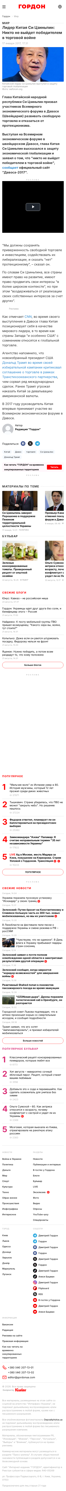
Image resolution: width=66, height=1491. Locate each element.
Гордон (6, 16)
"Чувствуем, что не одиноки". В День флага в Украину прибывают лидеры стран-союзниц (39, 943)
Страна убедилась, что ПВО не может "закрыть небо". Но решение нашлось (36, 805)
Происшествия (10, 1203)
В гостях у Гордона (44, 1170)
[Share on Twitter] (30, 443)
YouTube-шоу (40, 1214)
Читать (54, 467)
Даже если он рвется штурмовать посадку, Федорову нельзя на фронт (30, 640)
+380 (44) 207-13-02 (21, 1372)
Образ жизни (9, 1197)
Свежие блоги (14, 592)
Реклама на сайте (12, 1335)
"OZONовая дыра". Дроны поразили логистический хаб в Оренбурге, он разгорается (39, 1000)
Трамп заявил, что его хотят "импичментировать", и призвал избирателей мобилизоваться (30, 1030)
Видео (36, 1203)
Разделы (38, 1152)
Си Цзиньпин (46, 452)
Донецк (6, 1252)
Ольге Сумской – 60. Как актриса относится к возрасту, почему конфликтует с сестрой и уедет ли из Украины (33, 1111)
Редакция (7, 1330)
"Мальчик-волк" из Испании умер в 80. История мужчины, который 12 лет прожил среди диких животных (34, 788)
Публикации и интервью (47, 1164)
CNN (28, 317)
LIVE (35, 1186)
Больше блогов (32, 665)
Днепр (6, 1263)
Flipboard (43, 1288)
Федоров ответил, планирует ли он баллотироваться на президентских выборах (33, 823)
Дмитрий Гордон (48, 1235)
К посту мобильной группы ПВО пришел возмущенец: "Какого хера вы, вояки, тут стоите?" (31, 625)
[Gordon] (32, 6)
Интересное (9, 1214)
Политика (24, 530)
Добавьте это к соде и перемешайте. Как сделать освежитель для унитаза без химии (36, 1092)
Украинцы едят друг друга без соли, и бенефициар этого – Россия (31, 610)
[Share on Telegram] (37, 443)
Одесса (6, 1246)
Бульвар (10, 536)
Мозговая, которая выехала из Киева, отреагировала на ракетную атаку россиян (34, 1130)
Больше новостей (33, 1040)
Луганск (6, 1274)
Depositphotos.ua (53, 1419)
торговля (30, 452)
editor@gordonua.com (21, 1377)
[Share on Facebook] (23, 443)
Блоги (36, 1175)
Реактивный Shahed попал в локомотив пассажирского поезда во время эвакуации (31, 986)
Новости (7, 1152)
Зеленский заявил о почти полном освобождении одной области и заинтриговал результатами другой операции (32, 958)
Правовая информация (15, 1341)
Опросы (37, 1208)
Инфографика (10, 1208)
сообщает (10, 168)
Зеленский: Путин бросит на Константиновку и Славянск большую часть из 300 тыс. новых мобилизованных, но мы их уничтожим (32, 913)
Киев (5, 1235)
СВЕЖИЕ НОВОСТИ (16, 888)
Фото (36, 1197)
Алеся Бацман (46, 1276)
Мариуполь (8, 1268)
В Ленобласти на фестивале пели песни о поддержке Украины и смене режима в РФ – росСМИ (30, 928)
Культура (7, 1186)
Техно (5, 1192)
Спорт (5, 1181)
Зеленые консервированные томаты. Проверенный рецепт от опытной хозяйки (17, 569)
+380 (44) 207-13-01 (20, 1367)
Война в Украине (11, 1159)
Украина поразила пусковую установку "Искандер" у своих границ (27, 899)
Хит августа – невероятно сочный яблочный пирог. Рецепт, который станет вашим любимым (35, 1075)
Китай (7, 452)
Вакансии (7, 1324)
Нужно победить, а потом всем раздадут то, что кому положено (27, 653)
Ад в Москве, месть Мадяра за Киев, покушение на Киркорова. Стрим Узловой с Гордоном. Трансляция (35, 857)
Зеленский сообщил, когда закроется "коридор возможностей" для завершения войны (30, 973)
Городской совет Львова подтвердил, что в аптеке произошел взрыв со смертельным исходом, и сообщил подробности (29, 1015)
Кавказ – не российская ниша (25, 598)
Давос (18, 452)
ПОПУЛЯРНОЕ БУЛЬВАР (20, 1048)
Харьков (7, 1257)
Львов (5, 1241)
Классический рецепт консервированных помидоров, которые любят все (36, 1059)
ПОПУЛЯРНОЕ (12, 776)
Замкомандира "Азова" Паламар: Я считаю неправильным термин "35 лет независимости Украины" (35, 840)
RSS (40, 1294)
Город (5, 1228)
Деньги (6, 1170)
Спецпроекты (40, 1220)
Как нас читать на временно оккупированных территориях (12, 1352)
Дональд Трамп (12, 457)
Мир (16, 16)
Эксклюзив (39, 1192)
